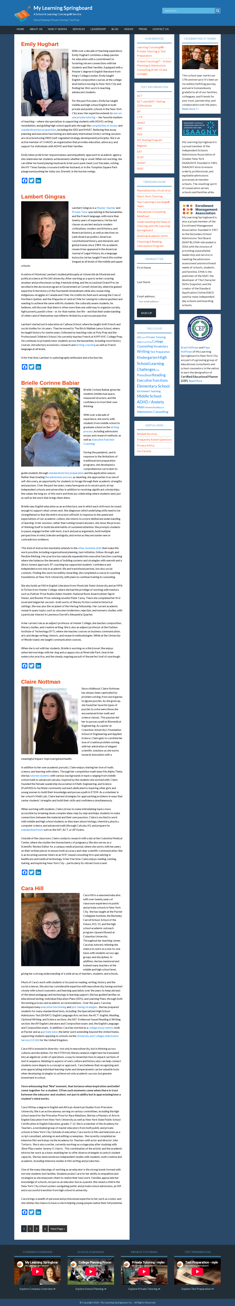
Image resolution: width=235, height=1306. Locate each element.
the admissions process (58, 477)
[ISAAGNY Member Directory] (200, 128)
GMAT (141, 122)
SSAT (140, 168)
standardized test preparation (38, 129)
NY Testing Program (149, 140)
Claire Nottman (41, 682)
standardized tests (32, 829)
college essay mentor (101, 1027)
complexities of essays (104, 125)
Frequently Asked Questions (154, 439)
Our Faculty (144, 451)
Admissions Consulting (152, 412)
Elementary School (153, 386)
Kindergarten (147, 357)
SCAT (140, 157)
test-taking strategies (84, 1007)
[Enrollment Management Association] (200, 209)
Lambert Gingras (43, 197)
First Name (144, 267)
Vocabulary (160, 346)
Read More (195, 380)
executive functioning (53, 1007)
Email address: (146, 296)
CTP (139, 117)
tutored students (40, 775)
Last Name (143, 282)
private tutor (50, 1031)
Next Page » (58, 1228)
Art (162, 407)
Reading (158, 375)
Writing (143, 351)
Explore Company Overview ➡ (37, 1288)
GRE (139, 128)
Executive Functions (152, 380)
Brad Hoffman (190, 347)
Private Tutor (80, 211)
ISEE (140, 134)
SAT (139, 151)
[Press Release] (200, 328)
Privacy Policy (145, 445)
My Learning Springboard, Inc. (116, 1302)
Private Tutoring (156, 337)
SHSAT (141, 162)
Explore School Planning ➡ (90, 1288)
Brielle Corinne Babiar (50, 383)
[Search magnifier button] (218, 11)
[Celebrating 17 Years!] (200, 57)
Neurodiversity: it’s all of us (154, 190)
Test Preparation (160, 351)
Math (140, 407)
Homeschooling (153, 407)
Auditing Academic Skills (152, 235)
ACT (140, 95)
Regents (142, 145)
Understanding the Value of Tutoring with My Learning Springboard (153, 226)
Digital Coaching (144, 342)
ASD (139, 337)
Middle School (149, 396)
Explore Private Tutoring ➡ (144, 1288)
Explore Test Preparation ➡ (197, 1288)
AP (139, 111)
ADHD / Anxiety (150, 402)
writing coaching (86, 344)
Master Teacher (106, 207)
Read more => (190, 108)
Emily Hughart (40, 44)
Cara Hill (32, 888)
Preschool (144, 375)
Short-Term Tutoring (150, 196)
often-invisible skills (90, 548)
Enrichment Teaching (149, 391)
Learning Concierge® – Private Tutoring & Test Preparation (151, 51)
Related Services (147, 433)
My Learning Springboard (63, 8)
